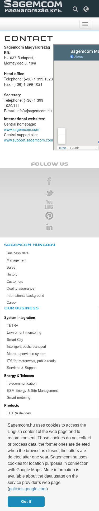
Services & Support (22, 368)
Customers (15, 282)
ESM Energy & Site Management (32, 391)
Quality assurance (20, 288)
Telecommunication (21, 383)
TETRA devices (19, 413)
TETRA (12, 326)
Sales (11, 267)
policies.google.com (27, 489)
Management (16, 260)
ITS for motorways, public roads (31, 361)
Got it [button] (26, 501)
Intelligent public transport (26, 347)
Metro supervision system (26, 354)
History (12, 274)
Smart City (15, 340)
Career (12, 302)
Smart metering (18, 398)
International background (25, 296)
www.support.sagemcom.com (28, 140)
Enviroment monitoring (24, 332)
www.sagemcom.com (21, 129)
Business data (18, 253)
